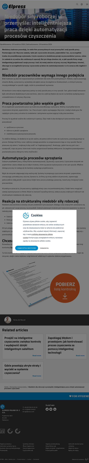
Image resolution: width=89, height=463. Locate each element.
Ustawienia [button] (44, 248)
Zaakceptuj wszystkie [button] (26, 248)
